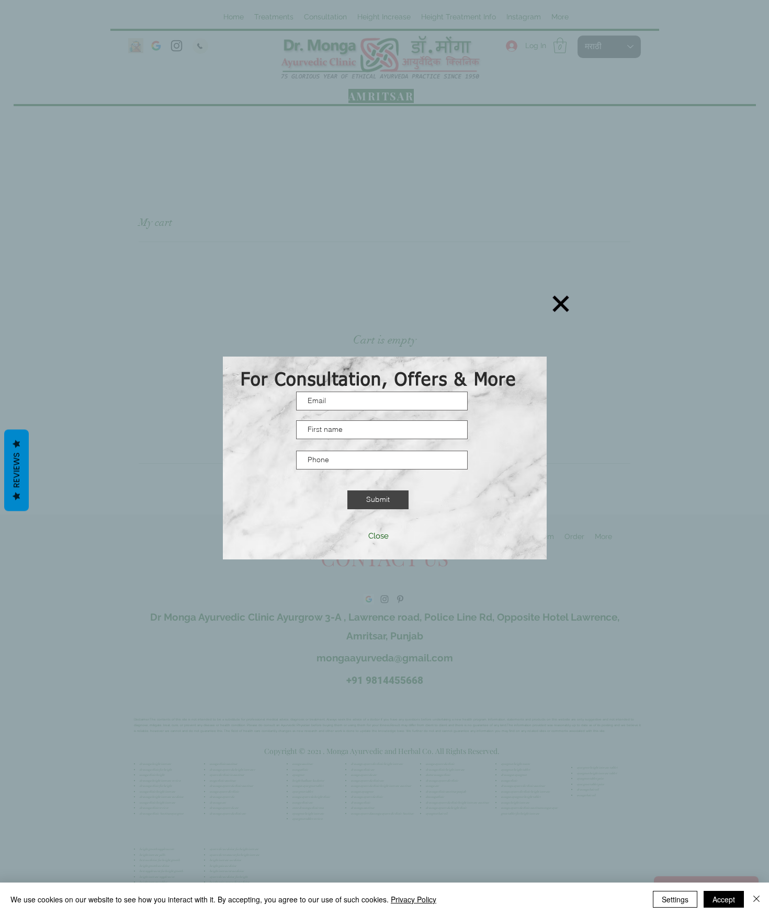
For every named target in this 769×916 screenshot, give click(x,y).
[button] (560, 303)
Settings (675, 899)
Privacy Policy (413, 899)
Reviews (16, 470)
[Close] (756, 899)
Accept (724, 899)
